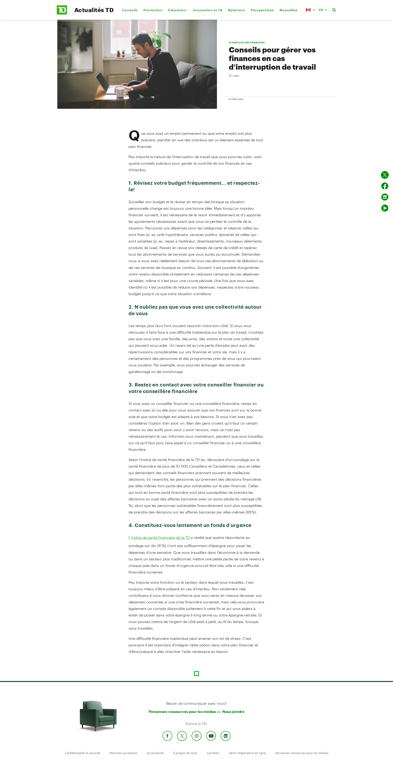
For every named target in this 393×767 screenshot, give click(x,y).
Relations (236, 10)
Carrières (213, 753)
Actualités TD (94, 10)
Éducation (177, 10)
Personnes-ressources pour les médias (182, 711)
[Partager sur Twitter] (384, 174)
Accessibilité (155, 753)
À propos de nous (185, 753)
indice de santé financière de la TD (160, 537)
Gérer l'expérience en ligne (247, 753)
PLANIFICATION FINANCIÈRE (247, 42)
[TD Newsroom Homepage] (62, 13)
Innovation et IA (207, 10)
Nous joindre (233, 711)
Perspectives (262, 10)
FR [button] (321, 10)
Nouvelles (288, 10)
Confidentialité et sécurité (82, 753)
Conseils (130, 10)
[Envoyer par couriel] (384, 208)
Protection (153, 10)
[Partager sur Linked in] (384, 197)
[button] (310, 9)
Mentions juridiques (123, 753)
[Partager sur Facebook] (384, 185)
